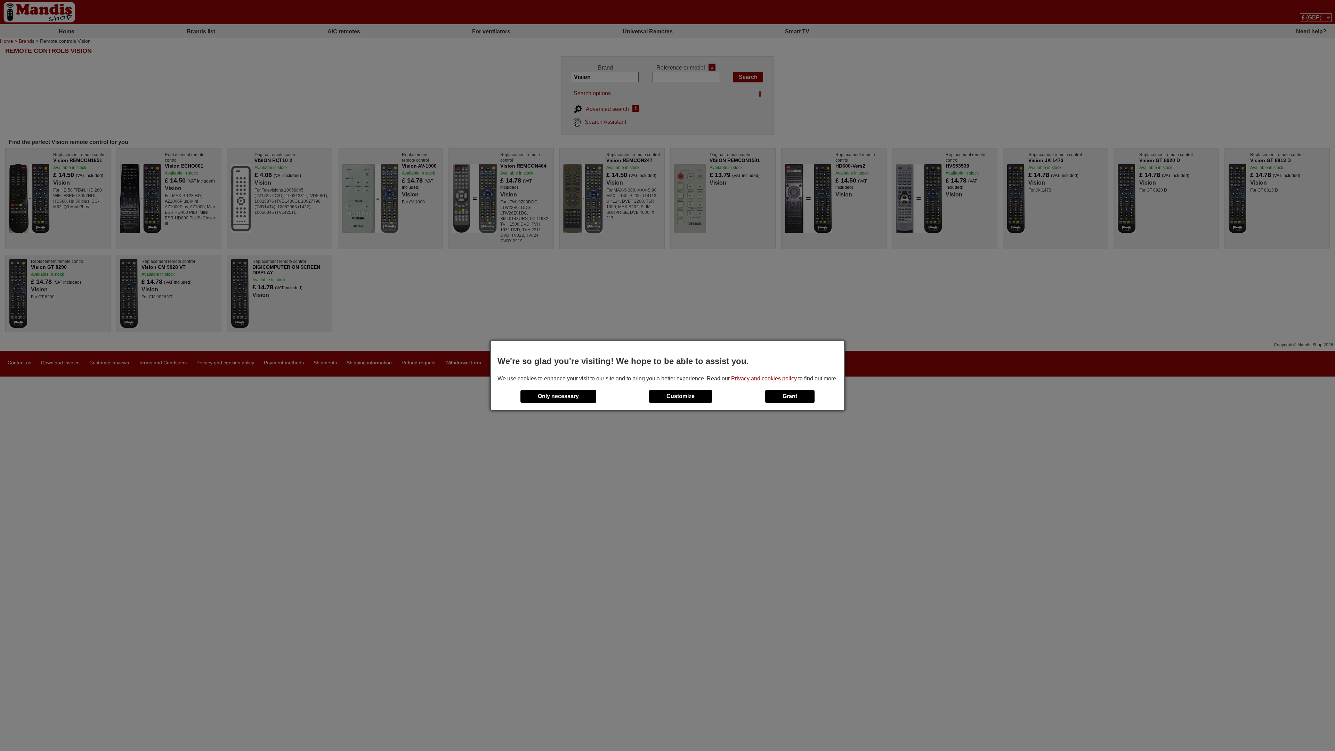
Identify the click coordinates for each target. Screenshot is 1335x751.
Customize (680, 396)
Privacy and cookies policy (764, 378)
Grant (790, 396)
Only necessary (558, 396)
